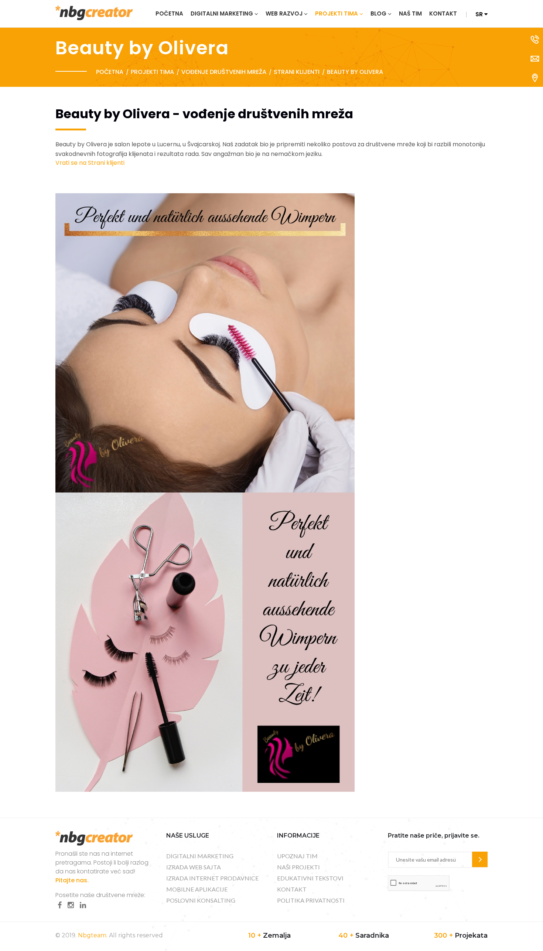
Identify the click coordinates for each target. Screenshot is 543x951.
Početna (169, 13)
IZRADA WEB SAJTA (193, 866)
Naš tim (410, 13)
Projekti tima (336, 13)
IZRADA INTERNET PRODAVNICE (212, 878)
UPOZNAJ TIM (297, 855)
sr (479, 14)
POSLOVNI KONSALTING (200, 900)
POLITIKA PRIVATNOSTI (311, 900)
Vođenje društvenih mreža (223, 72)
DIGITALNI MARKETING (199, 855)
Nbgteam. (92, 935)
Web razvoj (284, 13)
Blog (378, 13)
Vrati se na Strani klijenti (89, 162)
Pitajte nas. (72, 880)
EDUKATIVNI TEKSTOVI (310, 878)
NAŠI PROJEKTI (298, 866)
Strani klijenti (297, 72)
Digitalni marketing (222, 13)
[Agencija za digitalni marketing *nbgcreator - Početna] (94, 12)
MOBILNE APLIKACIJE (197, 889)
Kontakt (443, 13)
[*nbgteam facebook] (59, 905)
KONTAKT (292, 889)
